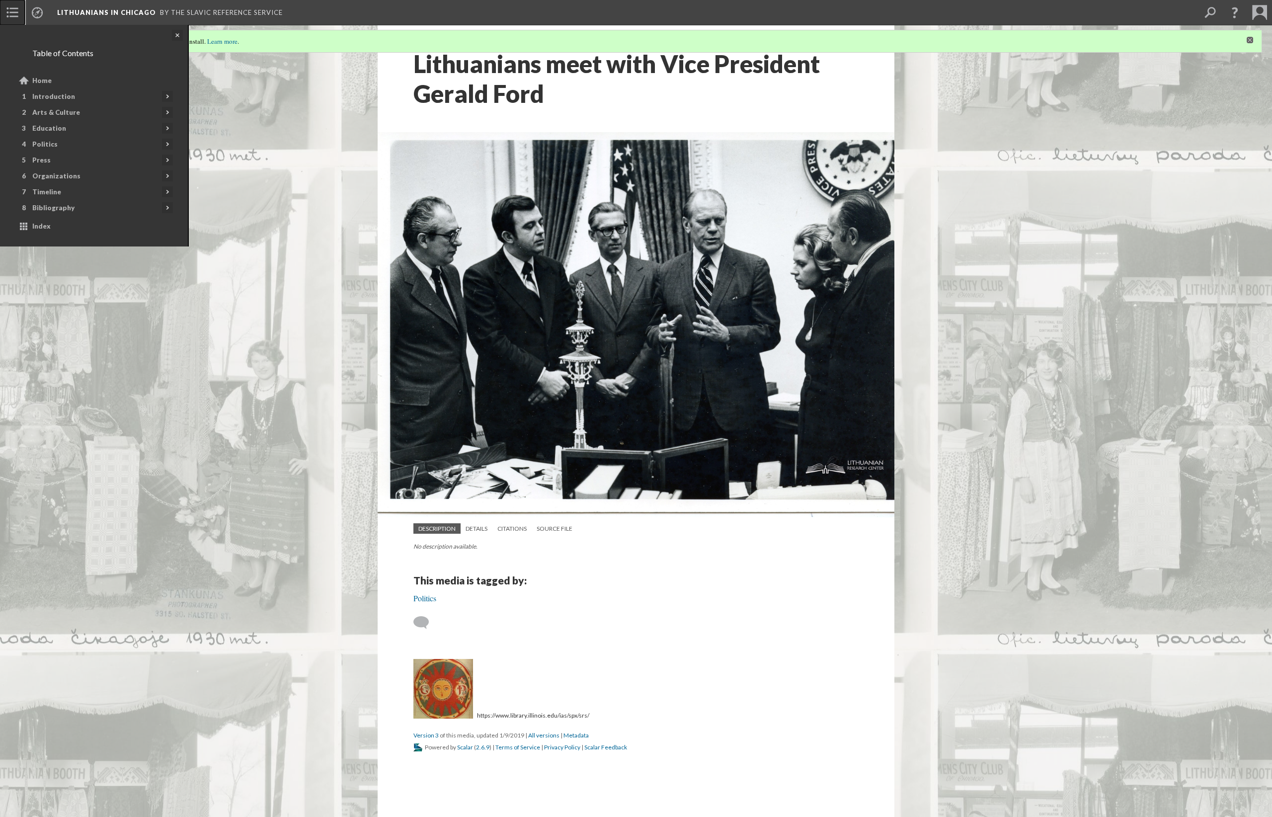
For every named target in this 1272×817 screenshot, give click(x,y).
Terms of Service (517, 747)
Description (437, 528)
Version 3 (426, 735)
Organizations (56, 176)
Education (49, 128)
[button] (1234, 12)
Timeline (46, 192)
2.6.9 (482, 747)
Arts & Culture (56, 112)
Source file (554, 528)
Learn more (222, 41)
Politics (45, 144)
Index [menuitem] (41, 226)
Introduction (53, 96)
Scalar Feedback (605, 747)
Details (476, 528)
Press (41, 160)
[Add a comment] (425, 622)
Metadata (576, 735)
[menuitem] (12, 12)
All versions (543, 735)
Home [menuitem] (42, 80)
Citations (512, 528)
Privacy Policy (562, 747)
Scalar (465, 747)
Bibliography (53, 208)
